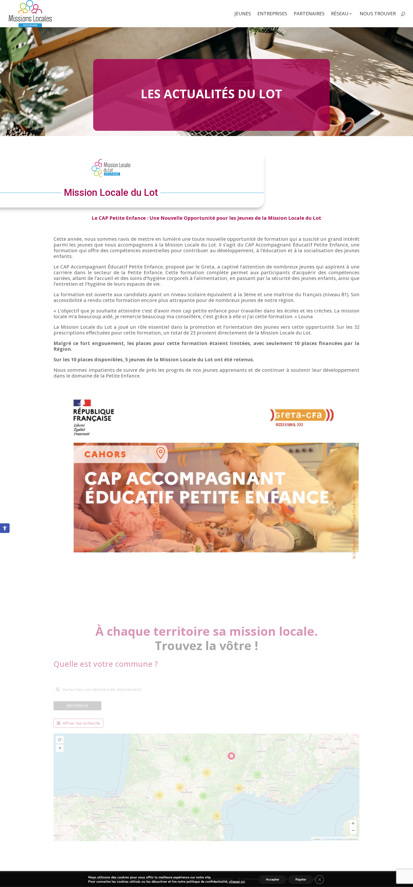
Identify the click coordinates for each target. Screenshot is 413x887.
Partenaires (309, 14)
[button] (5, 528)
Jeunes (242, 14)
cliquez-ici (237, 882)
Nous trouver (378, 14)
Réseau (339, 14)
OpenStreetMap (334, 839)
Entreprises (272, 14)
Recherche (77, 705)
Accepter (272, 879)
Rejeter (300, 879)
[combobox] (206, 689)
